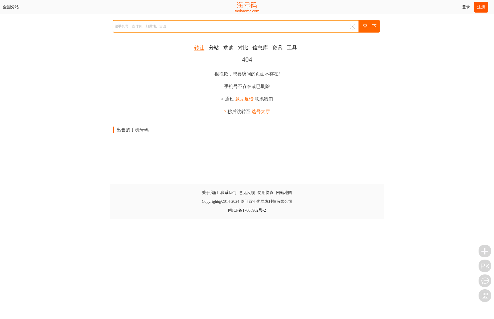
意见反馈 (244, 99)
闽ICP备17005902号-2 (247, 210)
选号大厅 (261, 111)
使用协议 (266, 192)
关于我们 (210, 192)
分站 (214, 48)
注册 (481, 7)
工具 (292, 48)
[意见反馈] (485, 280)
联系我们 (228, 192)
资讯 (277, 48)
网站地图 (284, 192)
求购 (228, 48)
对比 (243, 48)
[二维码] (485, 295)
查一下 (370, 26)
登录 (466, 7)
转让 (199, 48)
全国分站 (11, 7)
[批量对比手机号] (485, 266)
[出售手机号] (485, 251)
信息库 (260, 48)
